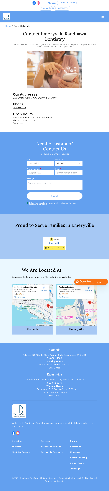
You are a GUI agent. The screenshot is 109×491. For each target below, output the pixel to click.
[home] (8, 16)
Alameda (52, 3)
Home (8, 26)
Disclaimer (91, 478)
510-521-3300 (68, 2)
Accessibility (79, 478)
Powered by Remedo (54, 481)
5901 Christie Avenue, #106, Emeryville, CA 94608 (35, 98)
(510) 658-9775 (19, 107)
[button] (34, 3)
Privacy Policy (65, 478)
